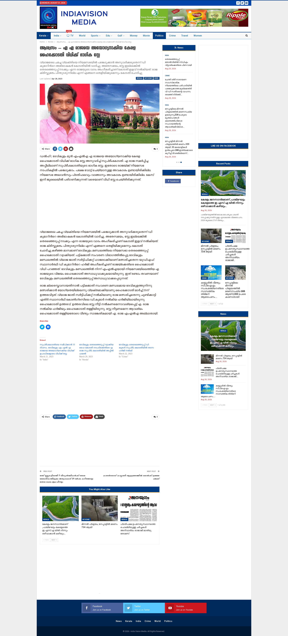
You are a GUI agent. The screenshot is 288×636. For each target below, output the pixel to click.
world (82, 35)
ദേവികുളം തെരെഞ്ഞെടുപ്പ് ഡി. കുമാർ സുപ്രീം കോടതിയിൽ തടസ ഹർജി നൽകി (136, 348)
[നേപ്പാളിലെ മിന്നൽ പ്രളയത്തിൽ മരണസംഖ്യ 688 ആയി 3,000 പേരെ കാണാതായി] (235, 272)
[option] (179, 104)
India (56, 35)
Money (133, 35)
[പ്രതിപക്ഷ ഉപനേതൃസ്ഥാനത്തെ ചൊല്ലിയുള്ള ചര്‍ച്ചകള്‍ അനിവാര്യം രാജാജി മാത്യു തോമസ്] (138, 508)
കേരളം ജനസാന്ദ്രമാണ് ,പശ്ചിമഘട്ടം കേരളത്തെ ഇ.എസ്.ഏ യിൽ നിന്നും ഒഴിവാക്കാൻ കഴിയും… (223, 203)
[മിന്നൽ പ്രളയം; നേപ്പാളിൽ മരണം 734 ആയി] (99, 508)
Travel (184, 35)
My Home (148, 78)
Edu (108, 35)
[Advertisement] (99, 205)
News (156, 78)
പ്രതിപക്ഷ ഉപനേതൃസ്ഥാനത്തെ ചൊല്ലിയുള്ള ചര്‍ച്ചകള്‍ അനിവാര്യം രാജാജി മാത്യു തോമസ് (177, 109)
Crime (172, 35)
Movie (146, 35)
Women (198, 35)
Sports (94, 35)
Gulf (120, 35)
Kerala (42, 35)
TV (70, 34)
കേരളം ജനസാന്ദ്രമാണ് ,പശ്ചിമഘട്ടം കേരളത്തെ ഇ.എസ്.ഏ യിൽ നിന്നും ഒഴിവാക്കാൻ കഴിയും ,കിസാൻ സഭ (177, 65)
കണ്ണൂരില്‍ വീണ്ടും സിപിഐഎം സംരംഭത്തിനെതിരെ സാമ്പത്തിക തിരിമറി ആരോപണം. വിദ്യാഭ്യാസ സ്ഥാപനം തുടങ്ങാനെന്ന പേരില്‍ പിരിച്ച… (178, 138)
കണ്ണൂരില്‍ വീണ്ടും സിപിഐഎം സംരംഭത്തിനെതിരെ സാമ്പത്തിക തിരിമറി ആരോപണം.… (218, 391)
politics (159, 35)
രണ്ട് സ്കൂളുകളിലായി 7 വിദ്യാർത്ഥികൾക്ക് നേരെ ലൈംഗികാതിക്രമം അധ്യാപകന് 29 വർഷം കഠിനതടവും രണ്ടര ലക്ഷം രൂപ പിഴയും (66, 479)
